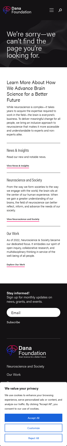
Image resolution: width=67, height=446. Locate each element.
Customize (33, 428)
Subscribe (13, 322)
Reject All (33, 438)
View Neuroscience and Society (23, 219)
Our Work (14, 374)
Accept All (33, 418)
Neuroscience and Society (25, 366)
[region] (33, 414)
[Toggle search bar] (60, 10)
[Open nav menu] (52, 10)
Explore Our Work (16, 264)
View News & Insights (18, 165)
